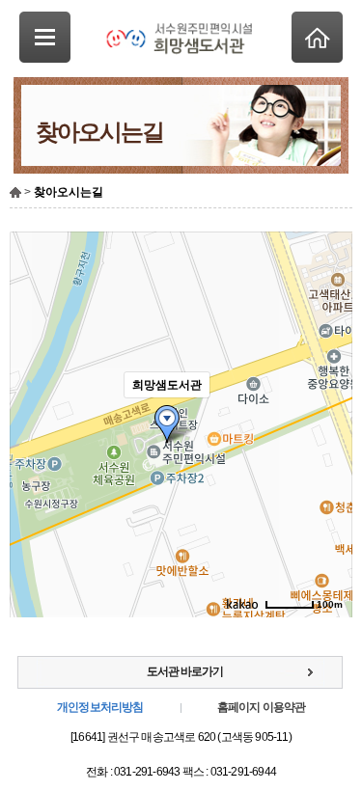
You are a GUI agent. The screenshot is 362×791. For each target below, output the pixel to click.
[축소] (328, 421)
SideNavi (44, 37)
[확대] (328, 389)
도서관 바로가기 (185, 671)
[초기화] (328, 458)
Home (317, 37)
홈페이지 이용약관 (261, 707)
